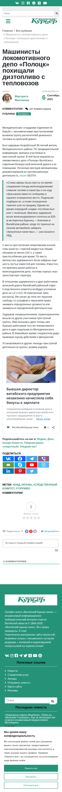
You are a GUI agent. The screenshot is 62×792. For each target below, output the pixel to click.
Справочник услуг (18, 674)
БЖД (17, 484)
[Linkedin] (8, 471)
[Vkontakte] (8, 458)
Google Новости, (12, 442)
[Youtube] (31, 465)
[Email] (8, 465)
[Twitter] (31, 471)
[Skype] (20, 465)
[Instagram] (43, 465)
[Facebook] (20, 458)
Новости (13, 671)
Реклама (13, 690)
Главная (7, 30)
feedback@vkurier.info (41, 631)
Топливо (23, 488)
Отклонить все (31, 785)
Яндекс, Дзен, (45, 439)
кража (27, 484)
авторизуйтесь (51, 531)
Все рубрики (24, 30)
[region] (31, 759)
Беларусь (23, 114)
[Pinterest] (20, 471)
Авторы (12, 678)
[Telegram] (31, 458)
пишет (23, 175)
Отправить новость (19, 682)
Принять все (31, 768)
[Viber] (43, 458)
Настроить (31, 776)
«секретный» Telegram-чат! (19, 446)
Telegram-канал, (34, 442)
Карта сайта (15, 686)
